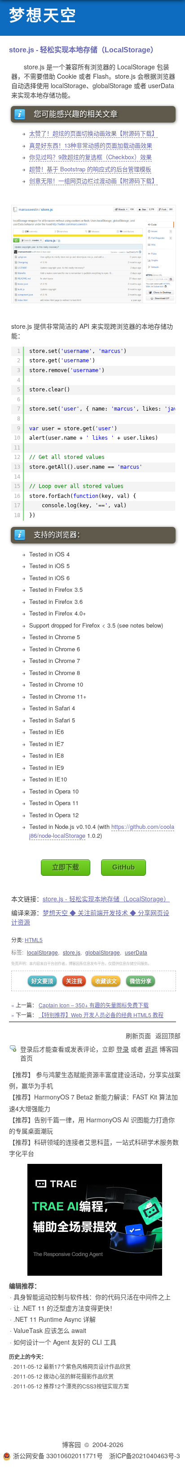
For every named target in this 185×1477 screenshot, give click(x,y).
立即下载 (65, 867)
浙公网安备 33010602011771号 (58, 1455)
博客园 (71, 1444)
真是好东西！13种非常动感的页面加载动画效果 (90, 145)
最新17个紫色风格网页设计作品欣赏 (87, 1366)
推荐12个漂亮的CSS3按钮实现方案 (86, 1386)
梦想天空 (43, 16)
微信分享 (140, 981)
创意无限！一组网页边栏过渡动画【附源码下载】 (93, 180)
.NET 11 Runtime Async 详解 (54, 1319)
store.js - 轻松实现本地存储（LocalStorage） (106, 898)
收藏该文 (106, 981)
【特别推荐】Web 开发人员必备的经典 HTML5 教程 (101, 1015)
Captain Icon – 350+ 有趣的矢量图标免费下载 (94, 1005)
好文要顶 (42, 981)
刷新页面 (138, 1035)
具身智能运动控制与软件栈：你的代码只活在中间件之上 (92, 1296)
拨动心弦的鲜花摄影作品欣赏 (79, 1376)
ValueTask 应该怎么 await (49, 1330)
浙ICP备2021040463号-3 (144, 1455)
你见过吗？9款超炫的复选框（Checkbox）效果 (90, 157)
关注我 (74, 981)
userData (136, 952)
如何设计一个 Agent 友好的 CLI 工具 (64, 1341)
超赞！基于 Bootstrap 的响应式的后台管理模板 (90, 169)
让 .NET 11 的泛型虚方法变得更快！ (64, 1307)
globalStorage (102, 952)
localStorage (42, 952)
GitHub (123, 867)
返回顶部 (168, 1035)
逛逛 (151, 1048)
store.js (71, 952)
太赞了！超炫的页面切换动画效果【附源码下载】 (93, 133)
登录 (122, 1048)
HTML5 (34, 939)
